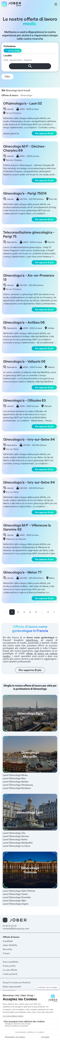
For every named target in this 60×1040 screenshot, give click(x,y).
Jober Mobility (10, 945)
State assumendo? (12, 986)
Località (8, 55)
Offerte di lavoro (9, 95)
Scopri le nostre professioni (17, 982)
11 (48, 612)
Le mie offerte (10, 969)
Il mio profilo (9, 965)
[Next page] (54, 612)
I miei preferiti (10, 974)
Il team (6, 953)
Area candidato (10, 961)
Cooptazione (9, 990)
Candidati (8, 941)
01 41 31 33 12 (9, 925)
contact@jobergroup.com (16, 928)
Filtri (7, 76)
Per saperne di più (44, 133)
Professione (10, 46)
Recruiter (7, 949)
